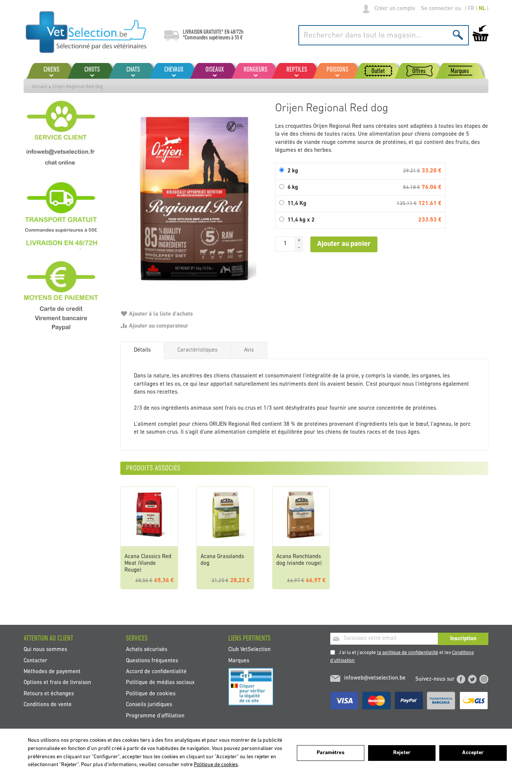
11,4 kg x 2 (300, 220)
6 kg (292, 187)
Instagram (483, 679)
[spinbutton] (285, 244)
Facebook (461, 679)
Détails (142, 350)
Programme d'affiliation (155, 716)
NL (482, 9)
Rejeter (401, 753)
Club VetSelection (249, 650)
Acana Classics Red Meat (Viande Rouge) (147, 563)
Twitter (472, 679)
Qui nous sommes (45, 650)
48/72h (237, 32)
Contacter (35, 660)
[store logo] (86, 32)
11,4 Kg (296, 204)
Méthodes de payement (52, 672)
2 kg (292, 171)
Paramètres (330, 753)
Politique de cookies (150, 693)
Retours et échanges (49, 693)
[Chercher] (457, 35)
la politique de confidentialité (407, 652)
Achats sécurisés (146, 650)
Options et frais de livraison (57, 683)
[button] (299, 240)
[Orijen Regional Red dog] (194, 200)
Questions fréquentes (152, 660)
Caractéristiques (197, 350)
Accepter (473, 753)
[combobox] (383, 35)
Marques (238, 660)
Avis (249, 350)
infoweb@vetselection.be (375, 678)
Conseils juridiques (149, 705)
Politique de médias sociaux (160, 683)
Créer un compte (394, 9)
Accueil (39, 86)
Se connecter (437, 9)
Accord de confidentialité (156, 672)
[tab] (142, 350)
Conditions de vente (48, 705)
